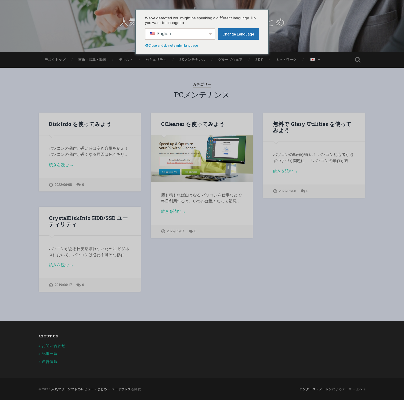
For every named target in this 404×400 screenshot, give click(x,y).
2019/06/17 (63, 285)
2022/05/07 (175, 231)
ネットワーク (286, 59)
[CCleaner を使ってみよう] (202, 158)
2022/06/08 (63, 185)
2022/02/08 (287, 191)
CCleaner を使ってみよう (193, 123)
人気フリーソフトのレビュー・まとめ (79, 389)
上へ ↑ (361, 389)
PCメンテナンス (192, 59)
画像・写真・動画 (92, 59)
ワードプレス (121, 389)
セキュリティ (156, 59)
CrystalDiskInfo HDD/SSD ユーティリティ (88, 221)
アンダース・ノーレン (315, 389)
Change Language (238, 34)
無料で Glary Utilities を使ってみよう (312, 127)
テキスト (126, 59)
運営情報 (50, 361)
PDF (259, 59)
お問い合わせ (53, 345)
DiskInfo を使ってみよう (80, 123)
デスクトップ (55, 59)
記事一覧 (50, 353)
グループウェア (230, 59)
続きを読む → (61, 165)
